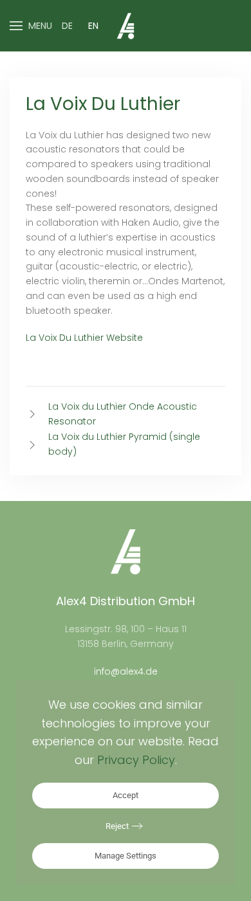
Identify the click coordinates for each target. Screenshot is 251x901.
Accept (125, 795)
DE (67, 25)
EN (93, 25)
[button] (31, 25)
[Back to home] (125, 25)
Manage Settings (125, 855)
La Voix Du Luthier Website (84, 337)
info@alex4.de (126, 671)
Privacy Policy (136, 760)
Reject (117, 826)
